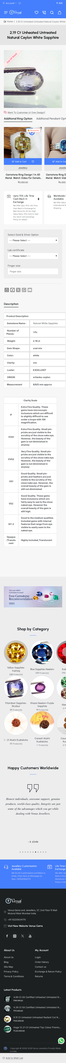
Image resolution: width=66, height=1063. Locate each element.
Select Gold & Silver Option (23, 234)
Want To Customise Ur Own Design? (26, 112)
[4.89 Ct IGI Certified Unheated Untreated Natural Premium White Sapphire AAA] (7, 999)
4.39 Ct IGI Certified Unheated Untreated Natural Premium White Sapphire (37, 1007)
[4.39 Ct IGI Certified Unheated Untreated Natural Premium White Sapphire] (7, 1009)
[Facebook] (7, 936)
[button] (19, 161)
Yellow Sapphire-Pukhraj (16, 669)
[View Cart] (59, 12)
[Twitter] (22, 936)
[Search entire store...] (52, 12)
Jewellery (22, 168)
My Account (42, 950)
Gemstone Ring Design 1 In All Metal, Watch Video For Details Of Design (23, 176)
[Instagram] (15, 936)
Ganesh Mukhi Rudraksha (42, 740)
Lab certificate (16, 250)
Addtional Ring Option (18, 118)
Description (11, 304)
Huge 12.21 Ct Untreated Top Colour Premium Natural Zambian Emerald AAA (37, 1027)
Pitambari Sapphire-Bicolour (16, 705)
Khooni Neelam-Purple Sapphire (42, 705)
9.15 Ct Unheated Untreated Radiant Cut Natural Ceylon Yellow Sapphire (37, 1017)
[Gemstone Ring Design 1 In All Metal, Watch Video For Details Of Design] (23, 146)
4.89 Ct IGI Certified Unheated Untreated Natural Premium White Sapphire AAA (37, 997)
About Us (9, 950)
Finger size (14, 265)
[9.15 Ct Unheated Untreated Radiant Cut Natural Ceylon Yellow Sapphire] (7, 1019)
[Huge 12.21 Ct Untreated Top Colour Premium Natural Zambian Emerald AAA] (7, 1029)
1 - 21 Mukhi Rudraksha (16, 740)
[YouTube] (30, 936)
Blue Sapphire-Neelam (42, 669)
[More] (20, 3)
